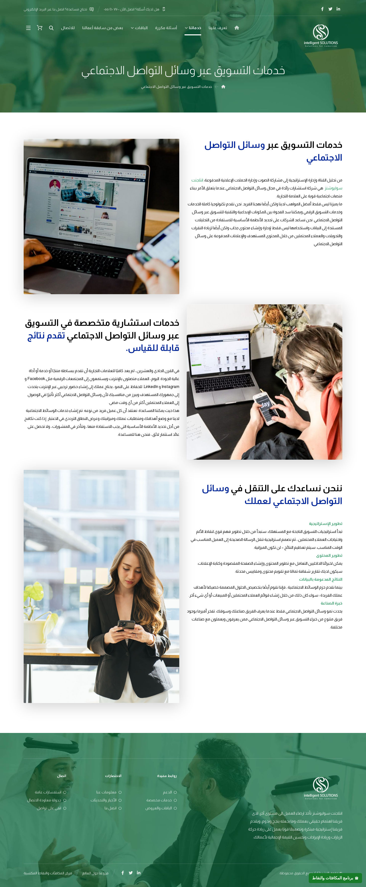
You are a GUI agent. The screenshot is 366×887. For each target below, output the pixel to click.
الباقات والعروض (158, 808)
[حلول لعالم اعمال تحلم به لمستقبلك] (320, 35)
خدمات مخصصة (159, 800)
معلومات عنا (106, 792)
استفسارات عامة (48, 792)
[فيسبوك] (322, 9)
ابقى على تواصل (49, 808)
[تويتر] (330, 9)
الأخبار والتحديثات (104, 800)
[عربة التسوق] (39, 27)
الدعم (167, 792)
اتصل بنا (111, 808)
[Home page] (223, 87)
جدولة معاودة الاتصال (44, 800)
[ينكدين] (338, 9)
